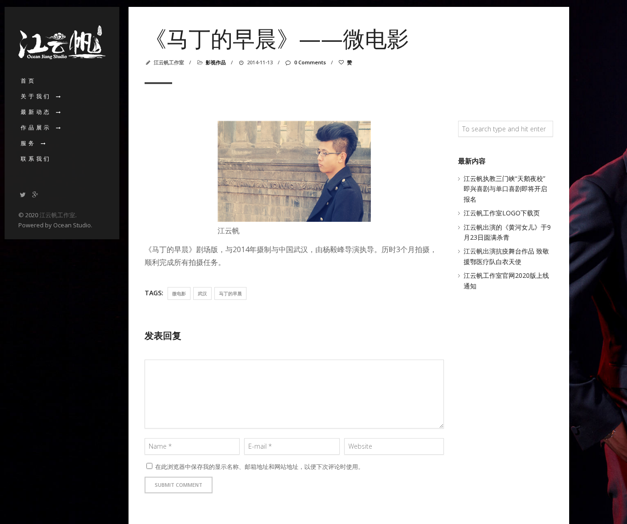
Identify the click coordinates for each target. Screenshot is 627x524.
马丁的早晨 (230, 293)
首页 (28, 81)
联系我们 (36, 159)
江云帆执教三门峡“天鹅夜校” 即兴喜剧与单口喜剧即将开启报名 (505, 188)
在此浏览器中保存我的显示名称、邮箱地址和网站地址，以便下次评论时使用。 (259, 466)
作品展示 (36, 127)
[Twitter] (23, 194)
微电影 (179, 293)
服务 (28, 143)
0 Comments (309, 62)
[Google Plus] (35, 194)
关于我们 (36, 96)
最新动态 (36, 112)
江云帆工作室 (57, 215)
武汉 (202, 293)
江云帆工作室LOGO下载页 (502, 212)
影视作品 (216, 62)
